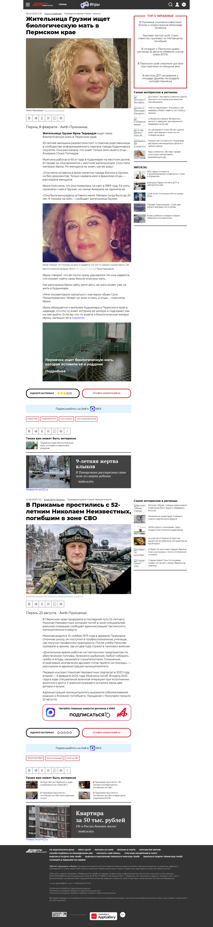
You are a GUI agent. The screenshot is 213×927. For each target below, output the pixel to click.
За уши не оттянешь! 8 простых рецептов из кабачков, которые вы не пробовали (167, 541)
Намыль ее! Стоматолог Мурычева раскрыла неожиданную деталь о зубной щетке (166, 143)
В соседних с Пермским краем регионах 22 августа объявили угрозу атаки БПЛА (160, 52)
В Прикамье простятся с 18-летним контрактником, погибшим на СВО (107, 785)
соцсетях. (78, 317)
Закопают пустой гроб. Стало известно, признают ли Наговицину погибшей (160, 38)
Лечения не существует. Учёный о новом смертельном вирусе (165, 517)
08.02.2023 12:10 (34, 13)
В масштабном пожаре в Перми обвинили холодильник (163, 217)
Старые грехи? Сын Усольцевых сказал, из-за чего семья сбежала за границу (166, 563)
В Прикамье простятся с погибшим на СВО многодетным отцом (57, 795)
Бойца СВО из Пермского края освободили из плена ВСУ (56, 783)
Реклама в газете (126, 850)
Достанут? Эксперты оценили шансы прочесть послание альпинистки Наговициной (167, 99)
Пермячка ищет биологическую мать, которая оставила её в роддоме (79, 362)
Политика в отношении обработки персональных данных (74, 891)
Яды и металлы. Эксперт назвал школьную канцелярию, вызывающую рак (164, 154)
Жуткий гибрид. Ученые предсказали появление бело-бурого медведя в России (167, 508)
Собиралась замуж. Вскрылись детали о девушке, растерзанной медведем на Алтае (165, 121)
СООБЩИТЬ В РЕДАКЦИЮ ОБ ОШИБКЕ (67, 860)
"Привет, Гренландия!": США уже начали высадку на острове (164, 206)
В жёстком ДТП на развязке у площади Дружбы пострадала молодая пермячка (160, 78)
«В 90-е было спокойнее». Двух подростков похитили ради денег (165, 528)
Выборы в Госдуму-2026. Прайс (65, 857)
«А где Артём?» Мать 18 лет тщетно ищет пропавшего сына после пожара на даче (166, 132)
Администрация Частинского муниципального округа (54, 596)
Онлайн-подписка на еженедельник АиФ (71, 853)
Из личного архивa (54, 110)
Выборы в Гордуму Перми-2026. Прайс (163, 857)
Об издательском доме (61, 850)
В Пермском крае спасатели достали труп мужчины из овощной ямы (160, 65)
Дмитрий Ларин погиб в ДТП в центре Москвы (163, 183)
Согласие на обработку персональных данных (70, 888)
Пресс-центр (84, 850)
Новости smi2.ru (37, 489)
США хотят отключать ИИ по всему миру (165, 195)
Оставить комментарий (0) (106, 393)
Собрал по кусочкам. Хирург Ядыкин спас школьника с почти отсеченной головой (167, 552)
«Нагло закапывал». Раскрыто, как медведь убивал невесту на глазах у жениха (166, 110)
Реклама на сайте (104, 850)
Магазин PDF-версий (150, 850)
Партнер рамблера (78, 915)
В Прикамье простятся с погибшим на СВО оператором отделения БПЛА (109, 795)
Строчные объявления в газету (140, 853)
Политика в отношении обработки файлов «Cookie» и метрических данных (82, 893)
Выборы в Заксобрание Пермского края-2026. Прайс (112, 857)
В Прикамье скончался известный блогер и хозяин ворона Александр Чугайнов (160, 25)
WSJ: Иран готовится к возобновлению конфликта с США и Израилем (166, 173)
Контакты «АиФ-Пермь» (109, 853)
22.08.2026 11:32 (33, 499)
